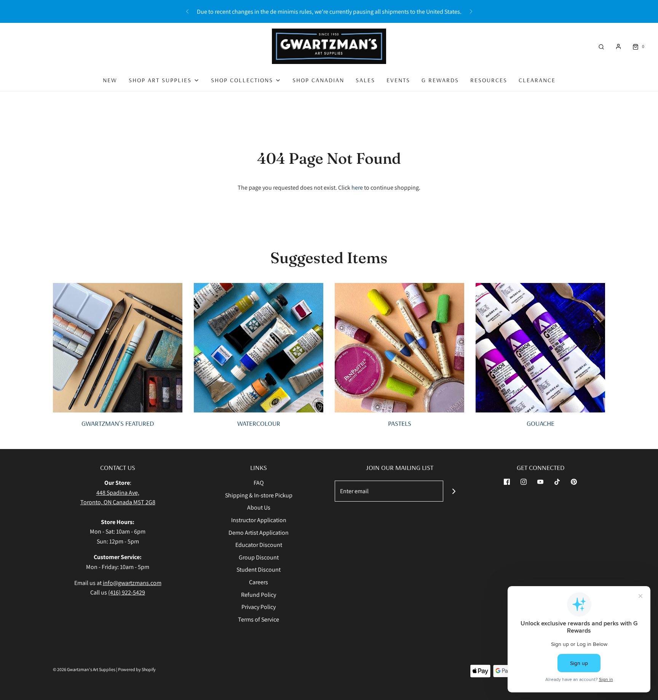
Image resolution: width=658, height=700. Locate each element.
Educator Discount (258, 545)
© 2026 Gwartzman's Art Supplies (84, 669)
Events (398, 80)
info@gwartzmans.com (132, 583)
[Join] (453, 491)
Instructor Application (258, 520)
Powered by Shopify (137, 669)
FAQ (259, 483)
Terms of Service (258, 619)
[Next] (471, 11)
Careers (258, 582)
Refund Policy (258, 595)
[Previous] (187, 11)
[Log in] (618, 46)
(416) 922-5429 (126, 592)
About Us (258, 507)
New (110, 80)
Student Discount (258, 570)
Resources (488, 80)
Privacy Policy (258, 607)
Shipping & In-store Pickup (258, 495)
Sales (365, 80)
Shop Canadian (318, 80)
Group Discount (259, 557)
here (357, 188)
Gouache (540, 423)
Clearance (537, 80)
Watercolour (258, 423)
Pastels (399, 423)
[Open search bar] (601, 46)
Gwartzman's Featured (117, 423)
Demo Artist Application (258, 533)
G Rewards (440, 80)
